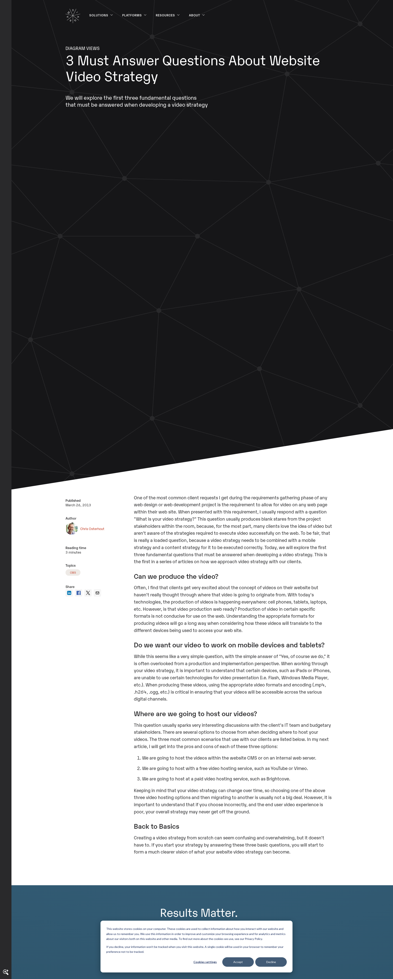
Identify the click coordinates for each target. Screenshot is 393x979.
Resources (165, 15)
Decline (271, 962)
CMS (73, 572)
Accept (238, 962)
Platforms (132, 15)
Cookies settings (205, 962)
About (194, 15)
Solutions (98, 15)
